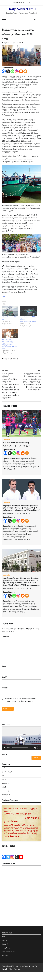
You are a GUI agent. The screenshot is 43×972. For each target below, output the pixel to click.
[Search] (38, 19)
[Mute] (35, 747)
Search (4, 754)
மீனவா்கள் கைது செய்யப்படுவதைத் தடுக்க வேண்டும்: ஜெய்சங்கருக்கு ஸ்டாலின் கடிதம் (10, 343)
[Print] (21, 71)
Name (4, 666)
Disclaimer (5, 955)
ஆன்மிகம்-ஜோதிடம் (7, 772)
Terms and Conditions (8, 952)
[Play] (4, 747)
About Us (4, 940)
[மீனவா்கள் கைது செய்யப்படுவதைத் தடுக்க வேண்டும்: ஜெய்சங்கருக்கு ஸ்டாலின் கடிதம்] (10, 333)
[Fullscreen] (38, 747)
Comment (6, 636)
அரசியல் (4, 768)
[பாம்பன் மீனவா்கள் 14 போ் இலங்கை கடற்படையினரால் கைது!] (28, 311)
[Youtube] (21, 857)
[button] (21, 738)
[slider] (20, 747)
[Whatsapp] (12, 71)
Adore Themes (14, 969)
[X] (8, 71)
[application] (21, 738)
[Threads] (17, 857)
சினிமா (4, 779)
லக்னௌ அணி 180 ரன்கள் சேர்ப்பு (16, 442)
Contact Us (5, 944)
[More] (25, 71)
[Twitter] (8, 857)
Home (3, 936)
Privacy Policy (6, 948)
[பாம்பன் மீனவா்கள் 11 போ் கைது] (10, 311)
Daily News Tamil (21, 9)
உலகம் (3, 775)
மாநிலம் (4, 787)
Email (4, 677)
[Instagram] (17, 71)
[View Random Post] (34, 19)
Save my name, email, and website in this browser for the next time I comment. (20, 699)
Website (5, 688)
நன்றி (4, 296)
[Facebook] (4, 71)
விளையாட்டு (5, 791)
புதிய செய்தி (14, 359)
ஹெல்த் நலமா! (6, 794)
